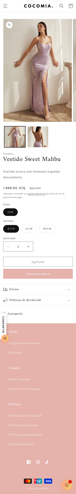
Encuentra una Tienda (24, 389)
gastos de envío (36, 193)
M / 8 (49, 230)
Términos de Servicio (23, 425)
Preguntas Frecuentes (23, 343)
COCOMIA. (43, 488)
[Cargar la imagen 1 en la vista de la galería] (14, 136)
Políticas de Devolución (25, 434)
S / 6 (31, 230)
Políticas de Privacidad (25, 415)
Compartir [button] (15, 314)
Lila (13, 213)
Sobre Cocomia (19, 379)
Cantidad (9, 238)
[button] (5, 6)
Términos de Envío (21, 444)
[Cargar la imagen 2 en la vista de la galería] (38, 136)
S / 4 (13, 230)
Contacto (15, 352)
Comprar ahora (38, 274)
